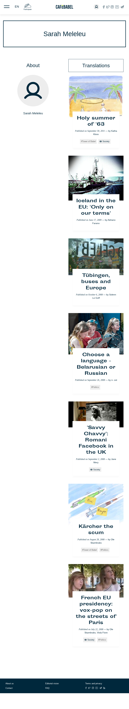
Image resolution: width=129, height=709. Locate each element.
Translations (96, 65)
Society (106, 141)
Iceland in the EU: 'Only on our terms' (96, 207)
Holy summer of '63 (96, 121)
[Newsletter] (122, 6)
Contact (9, 688)
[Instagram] (112, 6)
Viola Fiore (102, 632)
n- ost (114, 380)
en (17, 6)
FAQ (47, 688)
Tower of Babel (89, 141)
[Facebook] (104, 6)
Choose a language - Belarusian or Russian (96, 364)
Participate (28, 9)
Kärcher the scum (96, 530)
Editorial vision (52, 683)
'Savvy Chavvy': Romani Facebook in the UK (96, 440)
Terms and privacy (93, 683)
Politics (95, 387)
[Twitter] (107, 6)
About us (10, 683)
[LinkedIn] (104, 688)
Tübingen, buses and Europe (96, 282)
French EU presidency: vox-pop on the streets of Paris (96, 611)
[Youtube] (117, 6)
